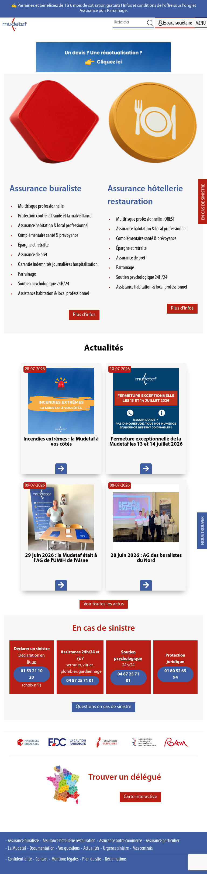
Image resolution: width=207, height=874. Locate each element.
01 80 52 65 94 (175, 674)
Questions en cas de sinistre (103, 707)
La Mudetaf (17, 848)
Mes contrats (143, 848)
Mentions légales (64, 859)
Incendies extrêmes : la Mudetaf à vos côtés (61, 442)
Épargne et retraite (33, 245)
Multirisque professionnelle (41, 206)
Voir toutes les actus (104, 604)
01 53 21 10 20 (32, 674)
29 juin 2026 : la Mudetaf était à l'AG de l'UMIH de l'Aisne (61, 558)
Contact (42, 859)
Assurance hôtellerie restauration (69, 841)
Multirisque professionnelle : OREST (145, 219)
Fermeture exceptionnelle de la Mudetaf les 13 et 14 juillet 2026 (146, 442)
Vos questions (69, 848)
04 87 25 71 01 (80, 681)
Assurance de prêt (32, 255)
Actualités (91, 848)
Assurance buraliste (45, 189)
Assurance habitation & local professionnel (53, 225)
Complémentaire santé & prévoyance (48, 235)
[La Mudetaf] (15, 26)
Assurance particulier (163, 841)
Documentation (42, 848)
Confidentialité (20, 859)
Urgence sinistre (116, 848)
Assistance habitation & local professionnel (53, 293)
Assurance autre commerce (120, 841)
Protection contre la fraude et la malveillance (54, 216)
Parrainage (27, 274)
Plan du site (91, 859)
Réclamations (115, 859)
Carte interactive (140, 797)
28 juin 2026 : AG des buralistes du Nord (146, 558)
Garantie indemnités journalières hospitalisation (58, 264)
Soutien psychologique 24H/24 (43, 284)
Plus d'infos (84, 315)
